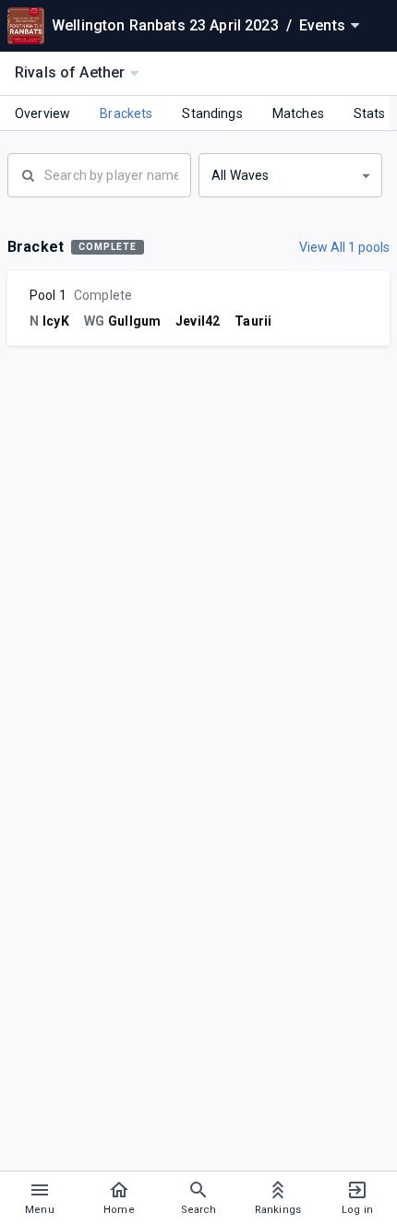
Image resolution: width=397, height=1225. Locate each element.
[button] (290, 175)
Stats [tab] (370, 113)
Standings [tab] (212, 113)
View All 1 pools (344, 247)
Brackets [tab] (126, 113)
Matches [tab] (298, 113)
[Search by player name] (99, 173)
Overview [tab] (42, 113)
